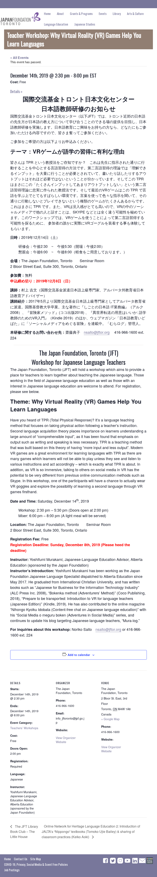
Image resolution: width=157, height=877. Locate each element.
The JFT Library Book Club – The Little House (24, 831)
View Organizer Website (66, 740)
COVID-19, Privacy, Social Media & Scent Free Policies (36, 864)
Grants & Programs (81, 13)
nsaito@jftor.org (97, 332)
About (60, 13)
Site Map (35, 859)
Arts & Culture (135, 13)
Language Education (56, 24)
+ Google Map (110, 719)
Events (103, 13)
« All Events (19, 57)
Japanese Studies (84, 24)
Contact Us (20, 859)
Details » (16, 91)
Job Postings (11, 870)
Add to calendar (79, 655)
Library (117, 13)
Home (47, 13)
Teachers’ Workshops (24, 728)
